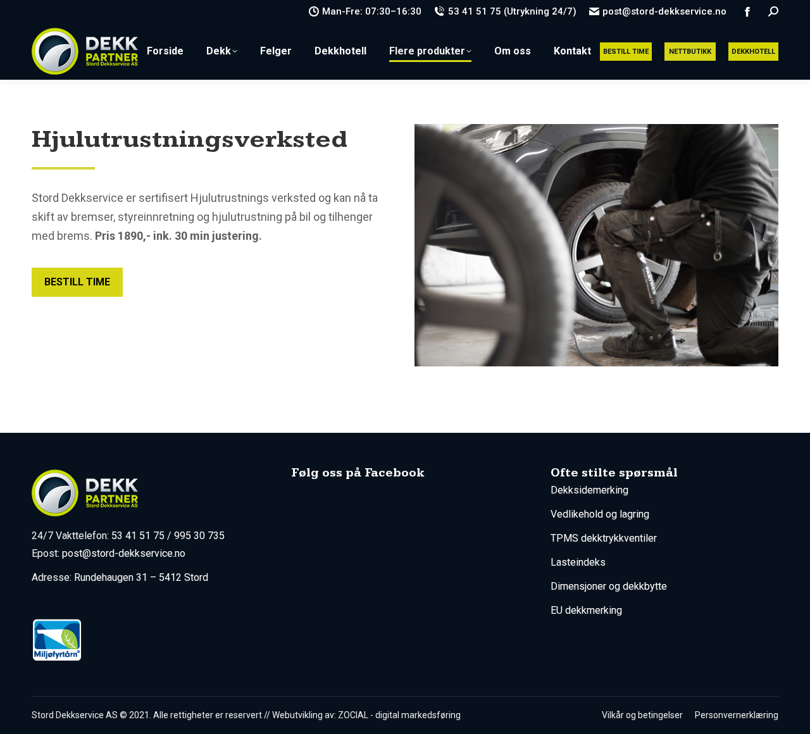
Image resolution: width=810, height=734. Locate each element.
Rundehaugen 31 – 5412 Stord (141, 577)
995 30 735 (199, 536)
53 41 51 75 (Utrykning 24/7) (512, 11)
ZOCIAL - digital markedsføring (399, 715)
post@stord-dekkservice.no (664, 11)
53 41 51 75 (138, 536)
